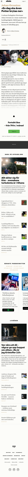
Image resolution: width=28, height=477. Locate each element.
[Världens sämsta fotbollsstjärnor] (10, 281)
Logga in (24, 1)
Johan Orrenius (15, 31)
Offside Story (8, 268)
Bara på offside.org (14, 154)
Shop (13, 452)
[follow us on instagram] (18, 469)
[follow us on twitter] (10, 469)
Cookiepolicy (21, 462)
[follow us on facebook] (14, 469)
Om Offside (8, 452)
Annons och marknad (8, 455)
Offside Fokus (18, 266)
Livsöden (14, 320)
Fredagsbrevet (4, 44)
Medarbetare (17, 455)
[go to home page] (8, 1)
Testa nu (14, 131)
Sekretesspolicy (7, 462)
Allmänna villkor (14, 462)
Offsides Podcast (19, 268)
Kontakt (23, 455)
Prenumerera (19, 452)
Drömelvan (9, 266)
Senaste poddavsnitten (14, 263)
